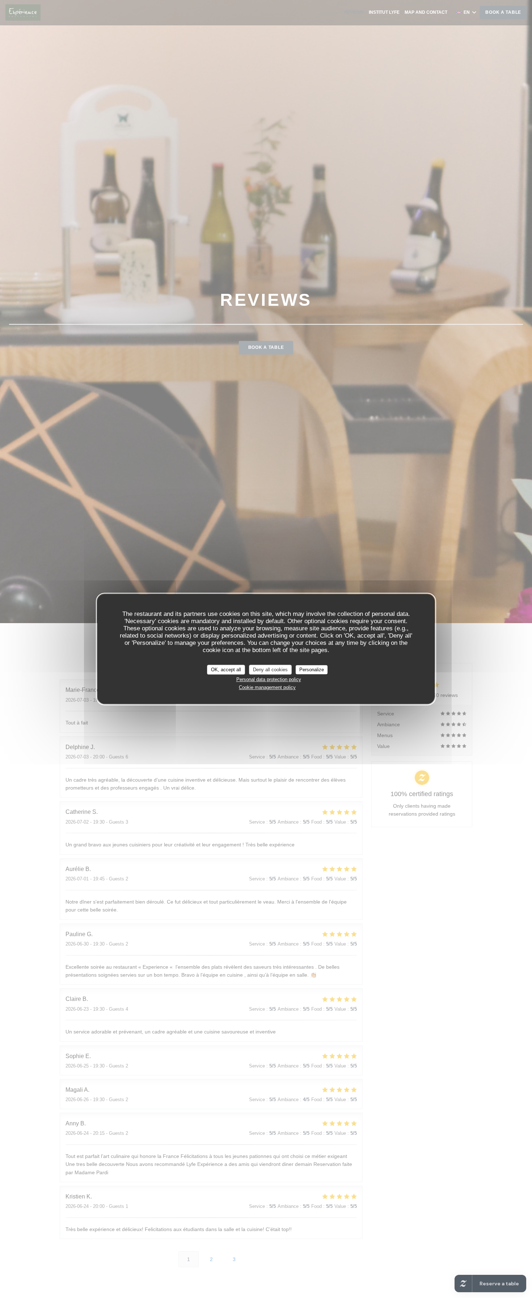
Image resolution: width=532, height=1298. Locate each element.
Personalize (311, 669)
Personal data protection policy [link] (268, 679)
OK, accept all (226, 669)
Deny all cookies (270, 669)
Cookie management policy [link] (267, 687)
